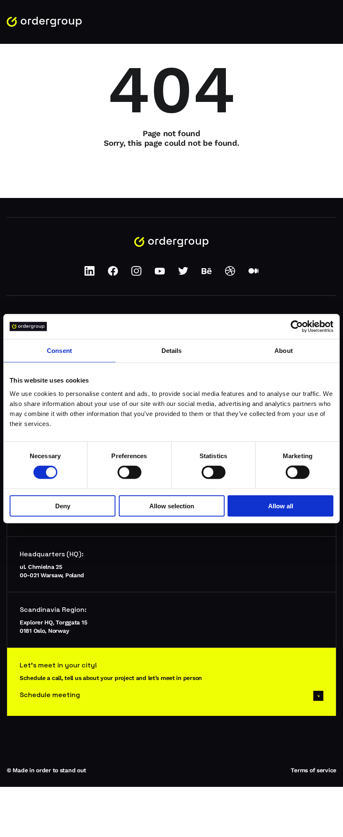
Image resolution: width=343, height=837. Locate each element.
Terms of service (313, 770)
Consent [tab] (59, 350)
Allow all (280, 505)
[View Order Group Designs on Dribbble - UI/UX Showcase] (230, 274)
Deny (62, 505)
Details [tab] (171, 350)
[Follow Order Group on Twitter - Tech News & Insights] (183, 274)
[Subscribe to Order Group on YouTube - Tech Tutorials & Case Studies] (160, 274)
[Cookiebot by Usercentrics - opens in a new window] (296, 326)
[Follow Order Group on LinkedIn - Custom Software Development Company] (89, 274)
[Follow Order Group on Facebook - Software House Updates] (113, 274)
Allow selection (171, 505)
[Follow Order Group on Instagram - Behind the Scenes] (136, 274)
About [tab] (283, 350)
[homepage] (44, 22)
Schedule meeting (50, 694)
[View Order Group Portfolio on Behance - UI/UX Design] (207, 274)
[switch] (129, 472)
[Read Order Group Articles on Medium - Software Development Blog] (253, 274)
